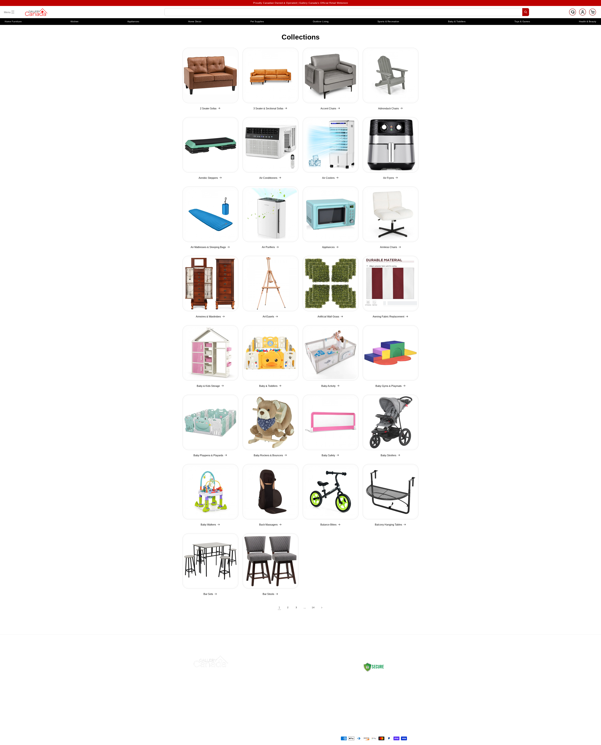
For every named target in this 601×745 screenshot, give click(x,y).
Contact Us (283, 672)
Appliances (328, 247)
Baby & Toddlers (268, 386)
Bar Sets (208, 594)
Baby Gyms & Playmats (388, 386)
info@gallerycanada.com (383, 700)
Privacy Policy (330, 694)
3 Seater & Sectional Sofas (268, 108)
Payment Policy (331, 687)
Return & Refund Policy (335, 679)
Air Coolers (328, 178)
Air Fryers (388, 178)
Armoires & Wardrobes (208, 316)
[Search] (525, 12)
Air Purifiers (268, 247)
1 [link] (279, 607)
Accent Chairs (328, 108)
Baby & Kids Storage (208, 386)
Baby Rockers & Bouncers (268, 455)
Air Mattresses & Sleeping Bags (208, 247)
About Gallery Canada (290, 679)
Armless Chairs (388, 247)
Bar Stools (268, 594)
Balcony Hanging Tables (388, 524)
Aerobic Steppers (208, 178)
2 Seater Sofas (208, 108)
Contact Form (370, 713)
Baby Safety (328, 455)
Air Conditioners (268, 178)
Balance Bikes (328, 524)
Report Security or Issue (291, 709)
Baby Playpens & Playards (208, 455)
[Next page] (322, 607)
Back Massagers (268, 524)
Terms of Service (332, 709)
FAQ (279, 694)
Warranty (327, 702)
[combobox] (346, 12)
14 (313, 607)
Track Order (284, 687)
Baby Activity (328, 386)
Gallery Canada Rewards (291, 702)
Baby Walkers (208, 524)
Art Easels (268, 316)
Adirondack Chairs (388, 108)
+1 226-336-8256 (380, 703)
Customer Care (572, 12)
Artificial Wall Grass (328, 316)
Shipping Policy (331, 672)
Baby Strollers (388, 455)
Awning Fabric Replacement (388, 316)
